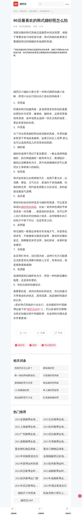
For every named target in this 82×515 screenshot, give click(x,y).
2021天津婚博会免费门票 (55, 441)
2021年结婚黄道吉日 (26, 456)
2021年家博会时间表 (26, 463)
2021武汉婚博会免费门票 (55, 434)
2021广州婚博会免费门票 (27, 434)
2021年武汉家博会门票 (27, 485)
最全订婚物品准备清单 (55, 448)
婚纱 (33, 345)
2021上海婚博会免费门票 (27, 426)
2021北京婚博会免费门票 (55, 419)
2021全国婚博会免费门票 (27, 419)
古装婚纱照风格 (51, 375)
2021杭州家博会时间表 (55, 463)
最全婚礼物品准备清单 (27, 448)
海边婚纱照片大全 (24, 397)
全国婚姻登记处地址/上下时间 (55, 456)
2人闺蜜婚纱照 (22, 390)
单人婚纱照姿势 (51, 390)
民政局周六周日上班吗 (55, 493)
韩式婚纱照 (49, 345)
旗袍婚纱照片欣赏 (24, 383)
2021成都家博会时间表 (55, 471)
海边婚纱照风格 (51, 383)
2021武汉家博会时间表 (27, 471)
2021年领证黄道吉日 (55, 485)
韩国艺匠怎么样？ (24, 368)
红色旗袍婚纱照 (51, 397)
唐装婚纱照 (48, 368)
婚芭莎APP (33, 309)
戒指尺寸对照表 (27, 493)
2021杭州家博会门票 (26, 478)
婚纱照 (20, 345)
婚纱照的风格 (28, 207)
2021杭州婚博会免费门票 (55, 426)
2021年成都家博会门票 (55, 478)
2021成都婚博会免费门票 (27, 441)
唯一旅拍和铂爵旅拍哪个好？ (27, 375)
